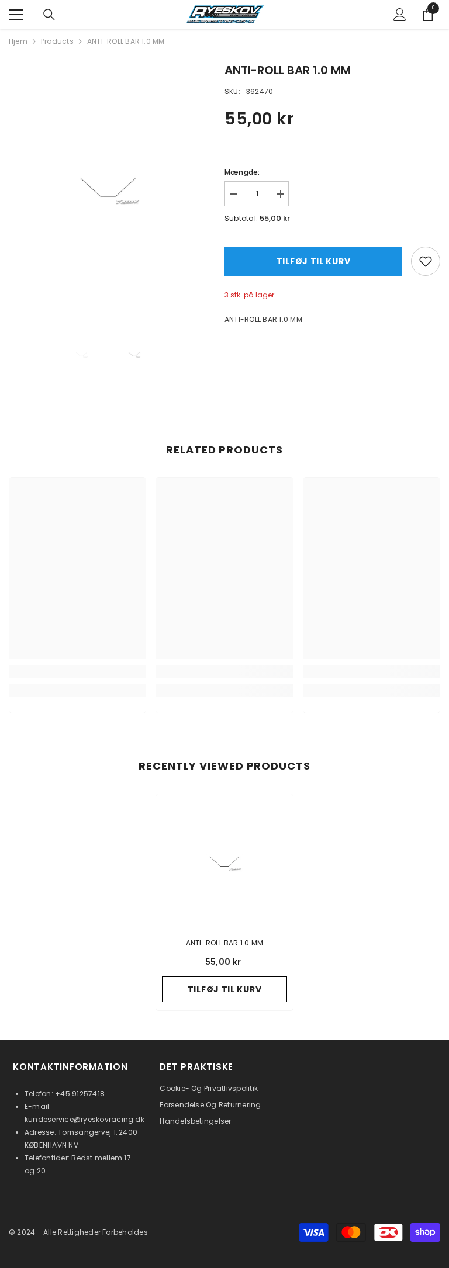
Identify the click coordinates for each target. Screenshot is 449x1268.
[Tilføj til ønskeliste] (425, 261)
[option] (108, 189)
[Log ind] (399, 14)
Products (57, 41)
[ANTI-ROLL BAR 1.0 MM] (224, 862)
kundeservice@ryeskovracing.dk (84, 1119)
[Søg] (49, 15)
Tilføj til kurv (314, 261)
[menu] (16, 15)
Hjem (18, 41)
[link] (77, 671)
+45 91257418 (80, 1094)
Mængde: (242, 172)
